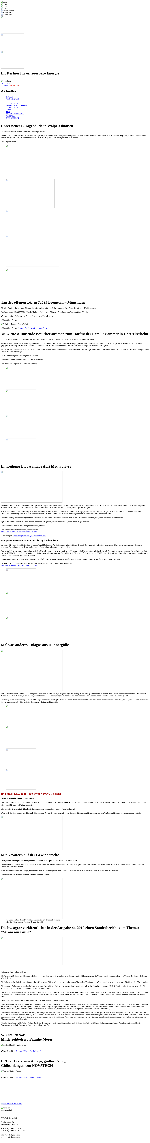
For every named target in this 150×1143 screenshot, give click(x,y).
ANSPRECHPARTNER (15, 114)
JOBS (8, 112)
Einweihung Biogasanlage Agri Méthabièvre (29, 536)
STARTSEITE (6, 83)
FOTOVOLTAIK (12, 99)
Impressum (5, 85)
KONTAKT (10, 116)
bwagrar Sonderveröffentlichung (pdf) (33, 328)
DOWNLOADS (12, 107)
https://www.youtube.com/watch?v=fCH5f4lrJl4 (19, 532)
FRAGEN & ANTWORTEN (17, 105)
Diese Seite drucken (14, 1104)
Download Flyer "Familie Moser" (28, 1051)
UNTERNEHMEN (13, 103)
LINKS (8, 110)
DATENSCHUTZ (12, 118)
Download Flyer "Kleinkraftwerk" (29, 1077)
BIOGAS (9, 97)
